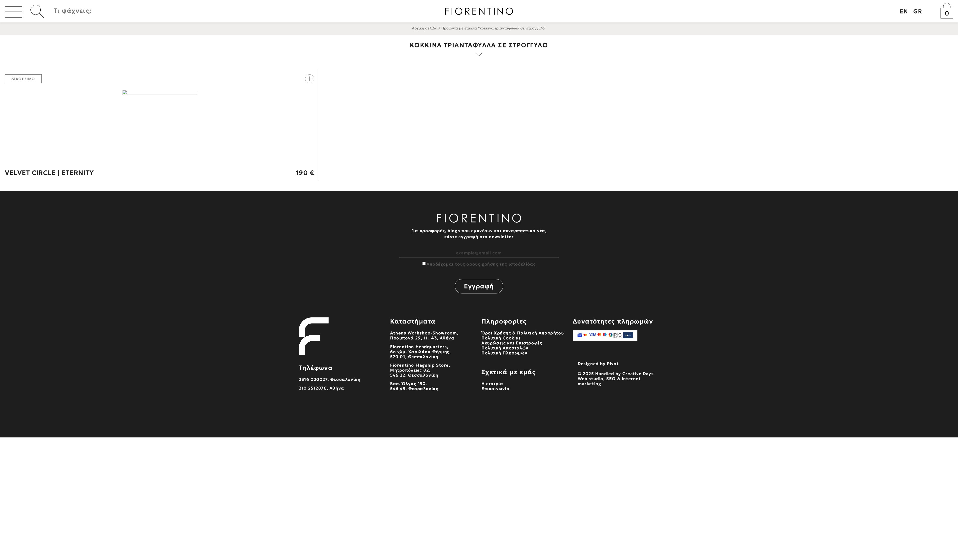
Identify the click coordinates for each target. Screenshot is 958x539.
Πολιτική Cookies (501, 337)
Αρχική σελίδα (425, 28)
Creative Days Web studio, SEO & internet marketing (616, 378)
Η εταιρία (492, 383)
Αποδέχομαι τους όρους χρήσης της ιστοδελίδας (481, 264)
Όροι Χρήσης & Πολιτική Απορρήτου (522, 332)
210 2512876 (313, 388)
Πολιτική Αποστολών (505, 347)
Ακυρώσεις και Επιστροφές (511, 342)
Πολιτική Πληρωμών (504, 352)
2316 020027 (313, 379)
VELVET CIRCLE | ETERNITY (49, 173)
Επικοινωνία (495, 388)
